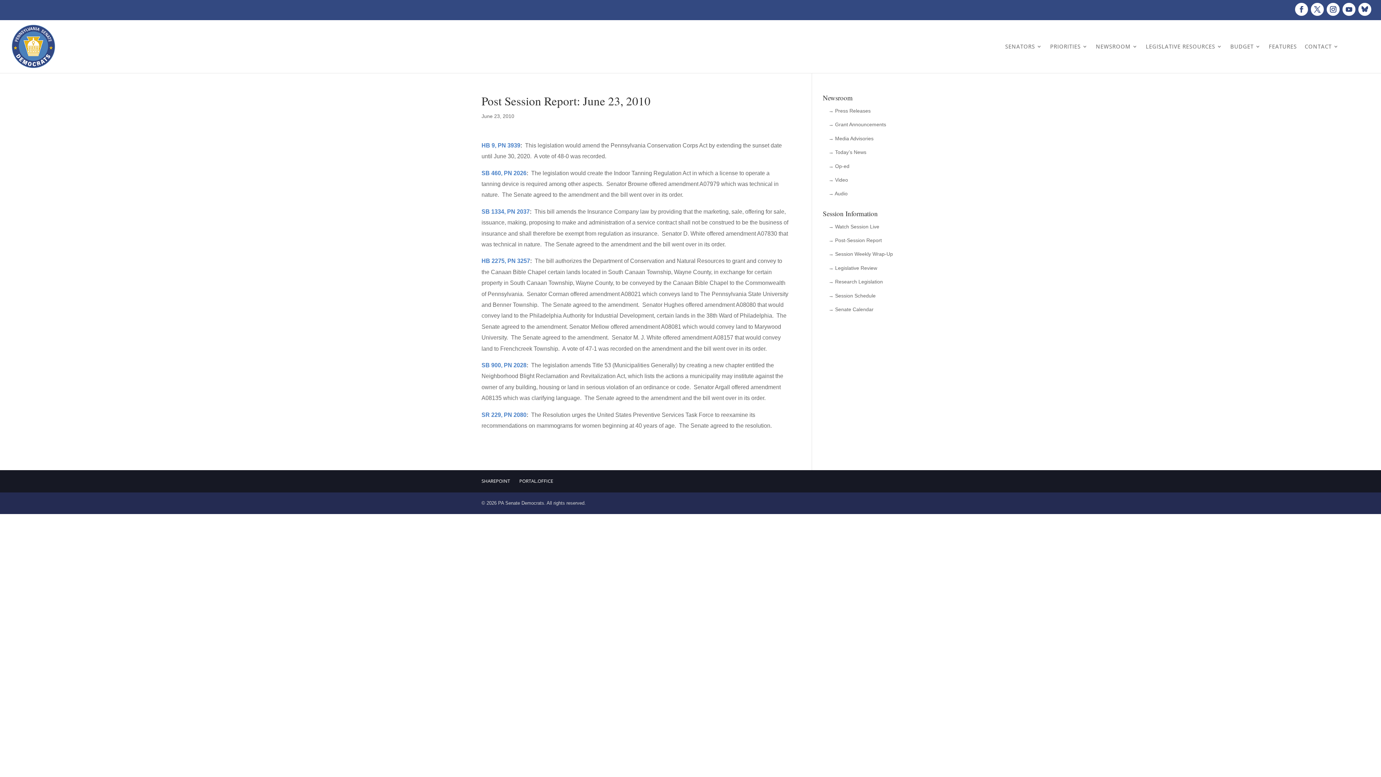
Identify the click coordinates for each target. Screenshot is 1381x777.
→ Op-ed (839, 166)
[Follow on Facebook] (1301, 9)
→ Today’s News (847, 152)
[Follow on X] (1317, 9)
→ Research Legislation (856, 282)
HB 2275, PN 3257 (506, 261)
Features (1283, 46)
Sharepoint (496, 481)
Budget (1242, 46)
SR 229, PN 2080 (504, 415)
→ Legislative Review (853, 268)
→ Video (838, 180)
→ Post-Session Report (855, 240)
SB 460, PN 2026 (504, 173)
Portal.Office (536, 481)
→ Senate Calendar (851, 309)
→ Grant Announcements (857, 124)
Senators (1020, 46)
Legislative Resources (1180, 46)
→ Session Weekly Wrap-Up (861, 254)
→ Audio (838, 193)
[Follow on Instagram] (1333, 9)
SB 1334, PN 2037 (506, 212)
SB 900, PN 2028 (504, 365)
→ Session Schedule (852, 296)
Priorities (1065, 46)
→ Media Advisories (851, 138)
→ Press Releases (850, 111)
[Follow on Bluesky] (1364, 9)
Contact (1318, 46)
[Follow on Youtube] (1349, 9)
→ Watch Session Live (854, 227)
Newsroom (1113, 46)
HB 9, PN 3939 (501, 145)
